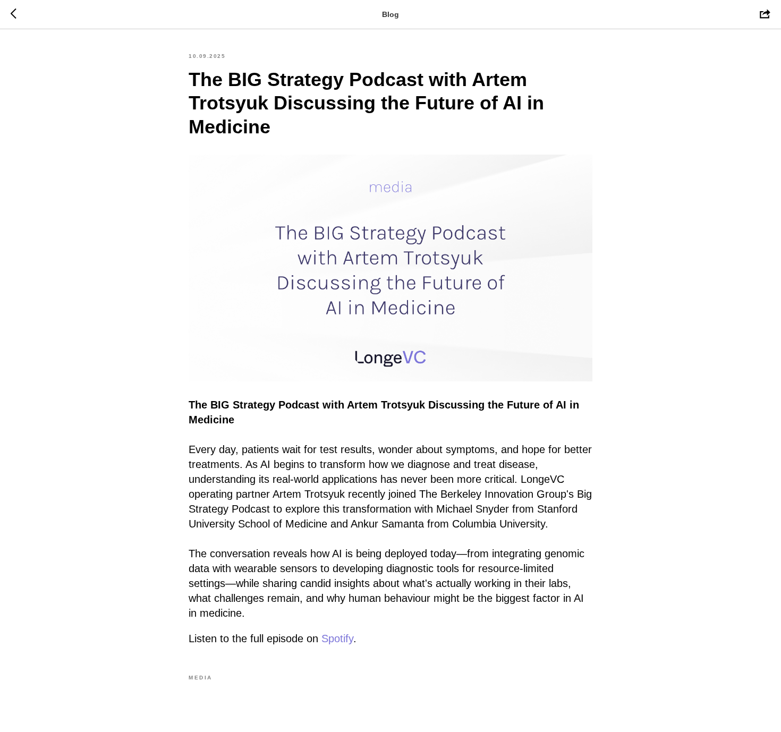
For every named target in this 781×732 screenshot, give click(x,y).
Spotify (337, 638)
